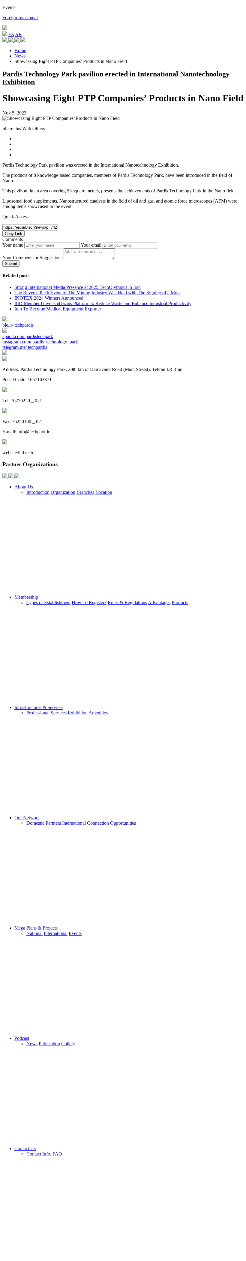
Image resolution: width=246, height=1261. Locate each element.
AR (18, 34)
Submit (11, 263)
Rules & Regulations (127, 602)
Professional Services (46, 712)
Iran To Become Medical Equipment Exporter (57, 308)
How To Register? (89, 602)
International (56, 933)
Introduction (38, 492)
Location (103, 492)
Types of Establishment (48, 602)
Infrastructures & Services (38, 707)
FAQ (57, 1153)
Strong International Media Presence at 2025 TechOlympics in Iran (77, 287)
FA (11, 34)
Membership (26, 597)
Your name (12, 245)
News (20, 55)
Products (180, 602)
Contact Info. (38, 1153)
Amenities (98, 712)
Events (75, 933)
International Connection (85, 823)
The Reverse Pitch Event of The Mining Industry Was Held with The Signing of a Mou (97, 292)
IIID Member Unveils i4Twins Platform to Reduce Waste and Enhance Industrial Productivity (102, 303)
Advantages (159, 602)
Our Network (27, 817)
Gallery (68, 1043)
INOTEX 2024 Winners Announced (48, 298)
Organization (63, 492)
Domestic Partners (43, 823)
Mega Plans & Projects (36, 927)
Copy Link (13, 233)
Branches (85, 492)
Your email (91, 245)
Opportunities (123, 823)
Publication (49, 1043)
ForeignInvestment (20, 17)
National (34, 933)
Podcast (21, 1038)
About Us (23, 486)
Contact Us (25, 1148)
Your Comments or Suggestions (32, 257)
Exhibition (78, 712)
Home (20, 50)
